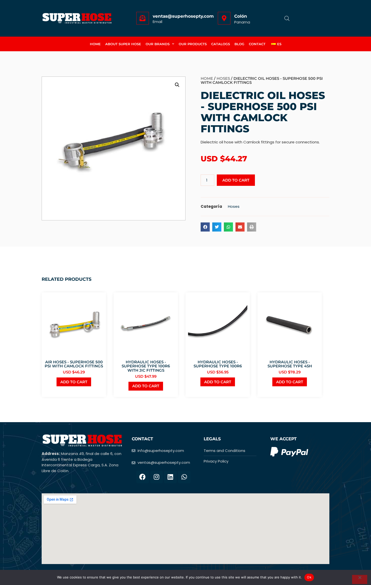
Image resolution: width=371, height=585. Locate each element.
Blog (239, 44)
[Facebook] (142, 477)
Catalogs (220, 44)
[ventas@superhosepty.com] (142, 18)
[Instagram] (156, 477)
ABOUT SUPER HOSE (123, 44)
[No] (359, 579)
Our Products (193, 44)
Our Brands (158, 44)
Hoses (223, 78)
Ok (309, 577)
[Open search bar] (286, 18)
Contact (257, 44)
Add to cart (235, 180)
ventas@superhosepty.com (183, 16)
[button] (177, 84)
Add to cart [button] (73, 381)
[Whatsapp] (184, 477)
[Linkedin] (170, 477)
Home (95, 44)
